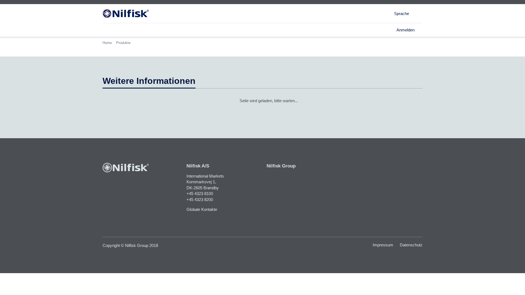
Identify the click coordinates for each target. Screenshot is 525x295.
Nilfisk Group (281, 166)
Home (107, 43)
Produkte (123, 43)
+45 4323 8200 (199, 199)
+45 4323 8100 (199, 193)
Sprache (401, 13)
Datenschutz (411, 245)
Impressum (383, 245)
